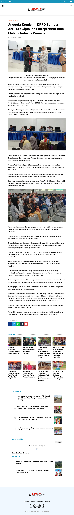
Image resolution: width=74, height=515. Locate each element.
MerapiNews (36, 511)
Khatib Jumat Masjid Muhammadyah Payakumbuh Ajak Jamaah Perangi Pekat (44, 352)
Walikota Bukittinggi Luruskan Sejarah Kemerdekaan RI (14, 350)
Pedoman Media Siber (37, 501)
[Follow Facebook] (60, 1)
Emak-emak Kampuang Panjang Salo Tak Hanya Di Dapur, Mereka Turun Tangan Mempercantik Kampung (33, 398)
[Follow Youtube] (71, 1)
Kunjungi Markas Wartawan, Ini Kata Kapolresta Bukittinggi (29, 350)
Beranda (26, 501)
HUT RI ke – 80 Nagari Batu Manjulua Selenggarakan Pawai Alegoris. (58, 375)
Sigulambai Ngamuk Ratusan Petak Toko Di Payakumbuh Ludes (14, 375)
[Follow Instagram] (67, 1)
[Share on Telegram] (22, 324)
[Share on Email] (26, 324)
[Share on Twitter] (14, 324)
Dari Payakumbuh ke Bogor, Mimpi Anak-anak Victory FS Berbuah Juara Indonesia (35, 429)
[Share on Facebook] (10, 324)
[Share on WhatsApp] (18, 324)
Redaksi (47, 501)
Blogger (42, 445)
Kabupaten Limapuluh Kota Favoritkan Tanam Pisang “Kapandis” (29, 374)
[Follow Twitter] (64, 1)
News (16, 20)
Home (10, 20)
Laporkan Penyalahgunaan (21, 453)
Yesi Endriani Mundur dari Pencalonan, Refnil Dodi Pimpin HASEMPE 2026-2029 (34, 418)
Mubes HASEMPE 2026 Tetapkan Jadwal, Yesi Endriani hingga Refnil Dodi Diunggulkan (59, 352)
